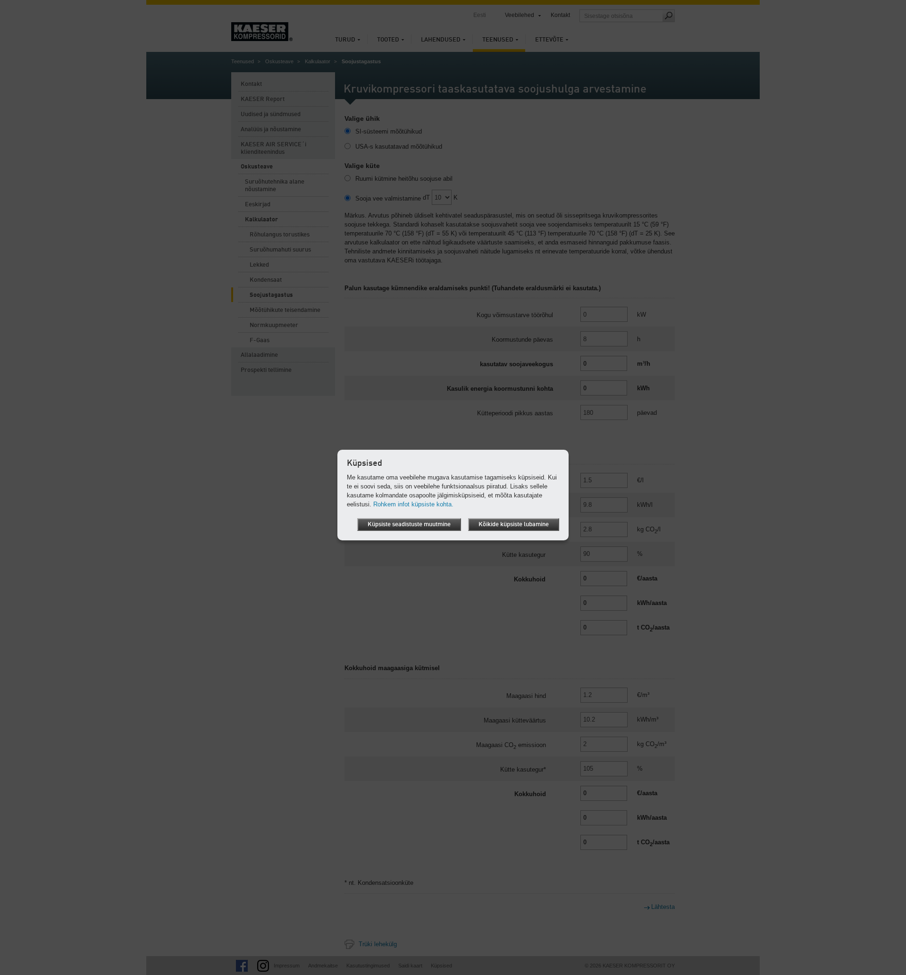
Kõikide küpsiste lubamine (513, 524)
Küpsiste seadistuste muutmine (409, 524)
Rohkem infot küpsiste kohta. (413, 504)
